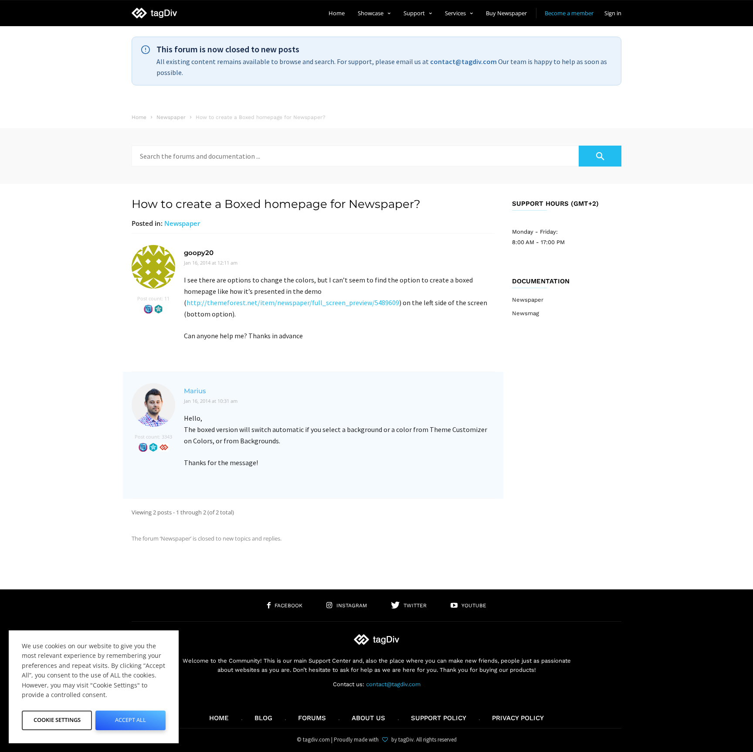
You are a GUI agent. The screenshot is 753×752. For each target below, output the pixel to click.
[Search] (600, 156)
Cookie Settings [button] (57, 720)
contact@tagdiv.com (463, 61)
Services (455, 13)
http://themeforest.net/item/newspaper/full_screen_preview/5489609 (293, 302)
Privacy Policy (518, 718)
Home (337, 13)
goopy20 (199, 252)
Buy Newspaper (506, 13)
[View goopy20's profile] (153, 290)
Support (414, 13)
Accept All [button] (130, 720)
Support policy (438, 718)
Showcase (370, 13)
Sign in (612, 13)
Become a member (569, 13)
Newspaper (182, 223)
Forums (312, 718)
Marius (195, 391)
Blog (263, 718)
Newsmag (525, 313)
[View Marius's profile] (153, 428)
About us (368, 718)
